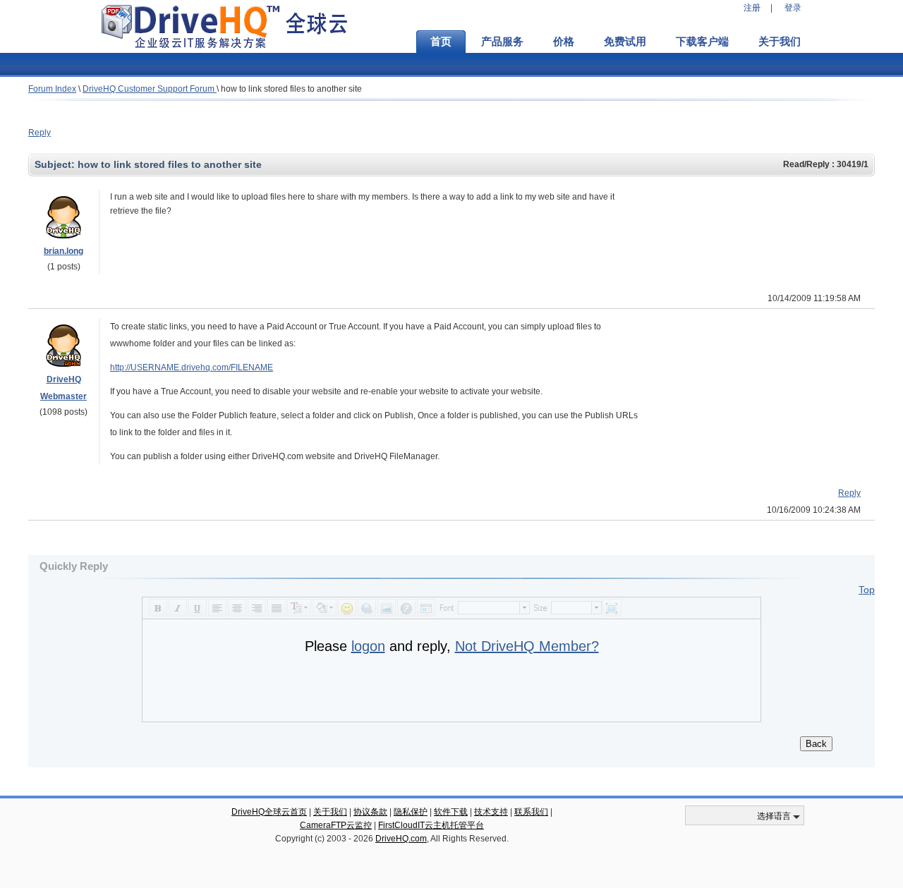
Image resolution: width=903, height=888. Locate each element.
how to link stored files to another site (291, 89)
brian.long (63, 251)
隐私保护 (411, 812)
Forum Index (52, 89)
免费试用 (625, 41)
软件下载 (451, 812)
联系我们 (531, 812)
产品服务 (502, 41)
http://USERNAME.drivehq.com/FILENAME (191, 367)
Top (867, 589)
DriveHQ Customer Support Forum (150, 89)
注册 (752, 8)
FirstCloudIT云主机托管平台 (431, 825)
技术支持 (491, 812)
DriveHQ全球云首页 (269, 812)
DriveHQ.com (401, 839)
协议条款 (370, 812)
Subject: (56, 164)
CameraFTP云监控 (336, 825)
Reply (39, 133)
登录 (792, 8)
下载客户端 (702, 41)
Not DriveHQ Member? (527, 646)
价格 (563, 41)
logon (368, 646)
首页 (441, 41)
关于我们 (779, 41)
